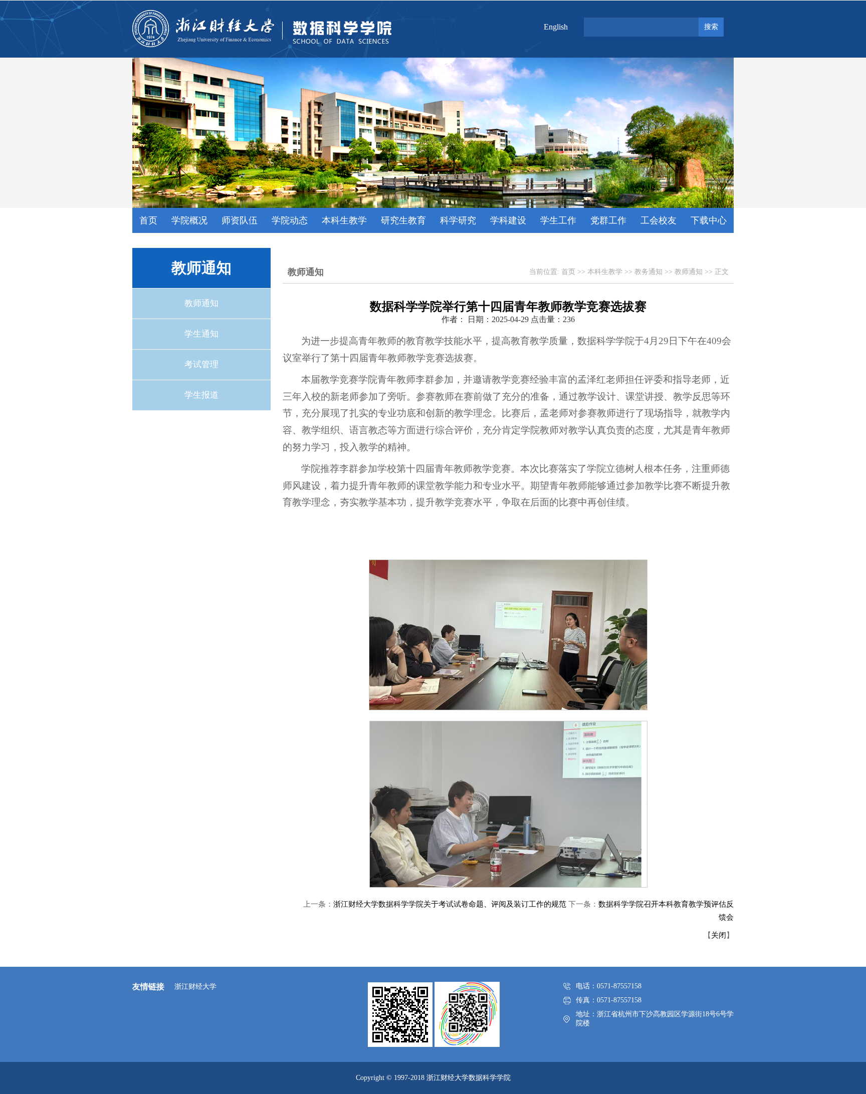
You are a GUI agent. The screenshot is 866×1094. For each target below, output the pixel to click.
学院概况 (189, 220)
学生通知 (201, 334)
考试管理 (201, 364)
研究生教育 (403, 220)
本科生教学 (344, 220)
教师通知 (201, 303)
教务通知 (648, 272)
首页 (148, 220)
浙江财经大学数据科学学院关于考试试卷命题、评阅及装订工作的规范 (449, 904)
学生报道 (201, 395)
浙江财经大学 (195, 986)
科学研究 (458, 220)
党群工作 (608, 220)
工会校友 (658, 220)
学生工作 (558, 220)
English (556, 27)
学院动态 (290, 220)
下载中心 (709, 220)
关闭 (718, 935)
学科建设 (508, 220)
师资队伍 (240, 220)
